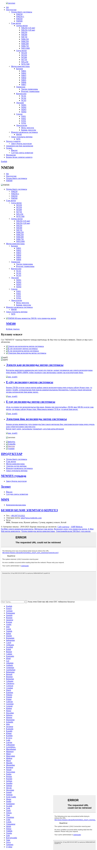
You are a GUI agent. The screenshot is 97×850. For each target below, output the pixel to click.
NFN (18, 139)
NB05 (23, 80)
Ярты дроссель (27, 128)
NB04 (23, 78)
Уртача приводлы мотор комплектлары (38, 531)
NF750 (24, 59)
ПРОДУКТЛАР (11, 454)
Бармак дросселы (28, 130)
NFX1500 (25, 64)
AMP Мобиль (76, 527)
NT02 (23, 123)
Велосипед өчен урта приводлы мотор (70, 529)
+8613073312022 (18, 516)
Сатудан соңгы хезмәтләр (22, 153)
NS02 (23, 119)
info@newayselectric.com (31, 518)
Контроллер (21, 94)
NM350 (19, 19)
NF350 (24, 55)
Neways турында (13, 141)
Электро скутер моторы (16, 466)
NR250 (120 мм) (28, 30)
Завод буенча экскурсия (21, 143)
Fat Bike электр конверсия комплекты (17, 529)
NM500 (19, 21)
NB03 (23, 75)
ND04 (23, 112)
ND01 (23, 105)
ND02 (23, 107)
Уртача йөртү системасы (21, 12)
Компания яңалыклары (16, 505)
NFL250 (24, 62)
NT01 (23, 121)
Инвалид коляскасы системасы (24, 132)
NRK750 (25, 46)
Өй (7, 7)
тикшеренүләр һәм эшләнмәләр (19, 146)
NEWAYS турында (13, 475)
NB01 (23, 71)
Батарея (19, 69)
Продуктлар (11, 10)
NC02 (23, 98)
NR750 (24, 37)
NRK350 (25, 41)
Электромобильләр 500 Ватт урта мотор (73, 531)
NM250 (19, 14)
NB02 (23, 73)
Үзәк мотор (16, 23)
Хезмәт (9, 148)
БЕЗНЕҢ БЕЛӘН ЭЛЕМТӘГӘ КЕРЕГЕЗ (29, 510)
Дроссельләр (21, 125)
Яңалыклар (11, 155)
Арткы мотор (22, 25)
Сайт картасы (63, 527)
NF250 (24, 53)
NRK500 (25, 44)
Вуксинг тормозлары (30, 91)
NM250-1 (20, 16)
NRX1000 (25, 48)
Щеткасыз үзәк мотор (43, 529)
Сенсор (19, 114)
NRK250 (25, 39)
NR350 (24, 32)
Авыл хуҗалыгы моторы (21, 137)
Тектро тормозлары (29, 89)
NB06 (23, 82)
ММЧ (5, 499)
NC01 (23, 96)
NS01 (23, 116)
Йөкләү (14, 150)
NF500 (24, 57)
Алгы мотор (21, 50)
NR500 (24, 35)
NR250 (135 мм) (28, 28)
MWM (19, 134)
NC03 (23, 100)
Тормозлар (20, 87)
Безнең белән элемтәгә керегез (19, 157)
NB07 (23, 84)
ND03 (23, 109)
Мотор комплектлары (20, 66)
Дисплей (20, 103)
